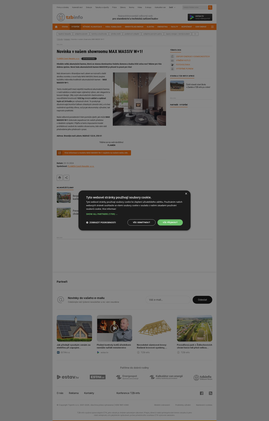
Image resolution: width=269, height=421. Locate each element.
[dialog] (134, 210)
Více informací (109, 208)
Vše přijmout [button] (170, 222)
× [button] (186, 194)
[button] (134, 214)
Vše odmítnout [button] (141, 222)
